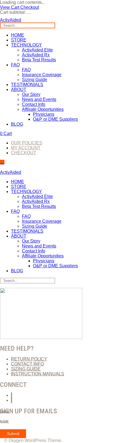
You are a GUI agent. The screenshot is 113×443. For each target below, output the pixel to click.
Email (4, 412)
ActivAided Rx (36, 55)
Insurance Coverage (41, 74)
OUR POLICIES (26, 143)
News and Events (39, 99)
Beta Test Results (39, 59)
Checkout (29, 7)
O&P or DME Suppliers (55, 119)
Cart (6, 133)
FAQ (15, 64)
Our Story (31, 94)
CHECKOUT (23, 152)
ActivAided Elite (37, 50)
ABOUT (18, 89)
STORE (18, 40)
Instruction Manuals (37, 374)
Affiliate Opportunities (43, 109)
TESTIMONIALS (27, 84)
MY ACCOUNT (26, 147)
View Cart (10, 7)
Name (4, 422)
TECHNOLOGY (26, 45)
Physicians (43, 114)
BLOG (17, 124)
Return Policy (29, 359)
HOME (17, 35)
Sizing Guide (34, 79)
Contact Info (33, 104)
